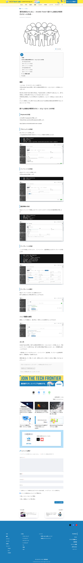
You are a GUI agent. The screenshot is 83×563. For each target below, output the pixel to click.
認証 (35, 4)
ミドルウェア (25, 542)
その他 (61, 397)
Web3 (9, 548)
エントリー (75, 549)
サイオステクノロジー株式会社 (41, 559)
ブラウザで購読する (73, 539)
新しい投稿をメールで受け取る (28, 499)
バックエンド (25, 538)
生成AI (30, 4)
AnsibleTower (60, 399)
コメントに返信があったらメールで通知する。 (31, 493)
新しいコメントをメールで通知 (28, 496)
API (23, 549)
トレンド (7, 546)
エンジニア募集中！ (72, 1)
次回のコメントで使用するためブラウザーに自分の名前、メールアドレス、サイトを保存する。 (40, 490)
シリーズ (51, 4)
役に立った (24, 368)
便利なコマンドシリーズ (45, 538)
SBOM (45, 4)
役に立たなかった (31, 368)
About (75, 537)
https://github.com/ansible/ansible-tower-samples (43, 141)
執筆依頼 (75, 541)
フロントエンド (26, 536)
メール (22, 479)
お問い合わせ (74, 546)
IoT (9, 550)
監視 (24, 547)
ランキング (57, 4)
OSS (26, 4)
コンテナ (40, 4)
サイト (21, 485)
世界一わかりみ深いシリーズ (46, 536)
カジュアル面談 (74, 544)
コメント (22, 457)
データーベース (26, 540)
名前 (21, 473)
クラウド (7, 538)
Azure (21, 4)
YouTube (42, 441)
